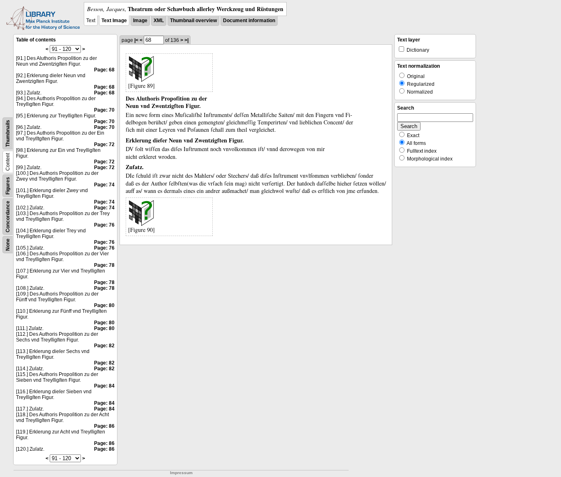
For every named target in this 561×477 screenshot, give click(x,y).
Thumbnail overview (193, 20)
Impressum (181, 472)
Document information (249, 20)
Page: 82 (104, 346)
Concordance (8, 216)
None (8, 244)
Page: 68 (104, 70)
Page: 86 (104, 426)
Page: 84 (104, 386)
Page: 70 (104, 110)
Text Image (114, 20)
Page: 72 (104, 144)
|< (136, 40)
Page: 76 (104, 225)
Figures (8, 186)
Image (140, 20)
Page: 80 (104, 305)
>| (186, 40)
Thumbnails (8, 133)
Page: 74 (104, 185)
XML (159, 20)
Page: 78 (104, 265)
